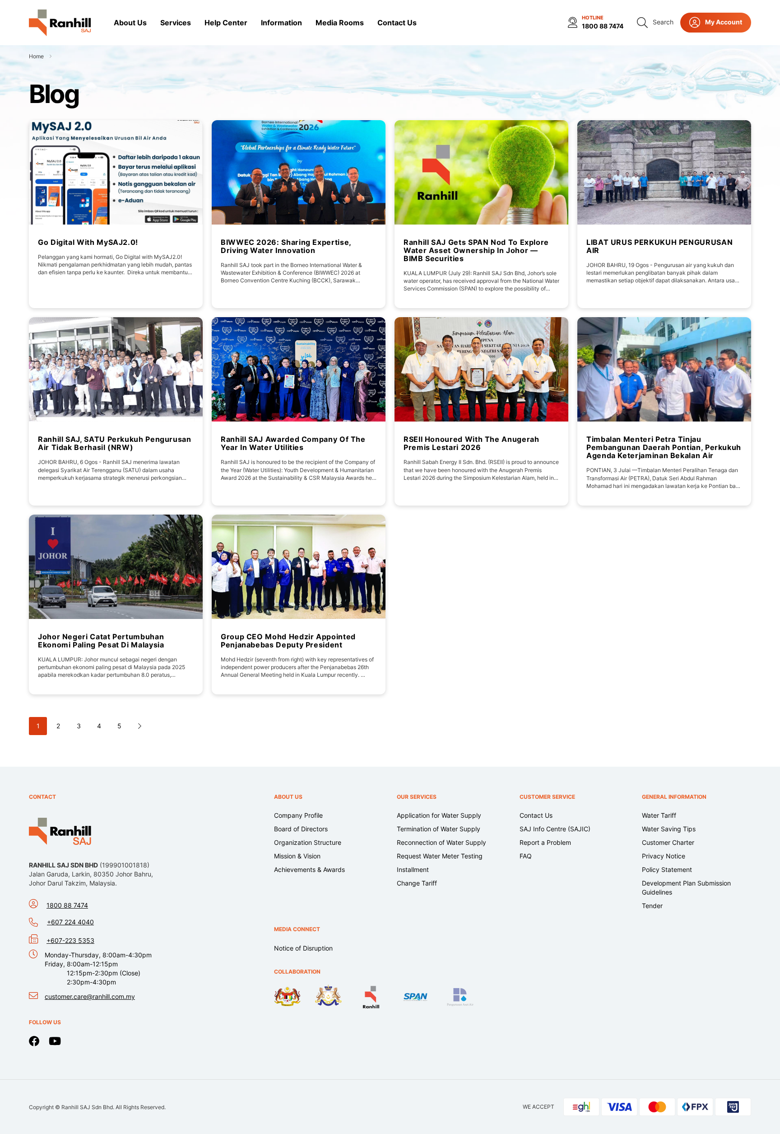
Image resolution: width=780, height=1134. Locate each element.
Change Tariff (417, 883)
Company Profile (298, 815)
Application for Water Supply (439, 815)
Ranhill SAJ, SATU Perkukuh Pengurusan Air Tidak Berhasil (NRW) (114, 443)
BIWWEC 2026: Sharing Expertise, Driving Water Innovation (286, 246)
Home (37, 56)
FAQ (526, 856)
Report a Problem (545, 842)
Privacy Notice (663, 856)
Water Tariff (659, 815)
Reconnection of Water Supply (441, 842)
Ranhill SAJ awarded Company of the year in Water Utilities (293, 443)
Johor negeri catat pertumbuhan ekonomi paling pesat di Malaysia (101, 640)
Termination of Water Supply (438, 829)
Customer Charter (668, 842)
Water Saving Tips (669, 829)
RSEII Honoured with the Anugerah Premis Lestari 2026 (471, 443)
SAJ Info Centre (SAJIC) (555, 829)
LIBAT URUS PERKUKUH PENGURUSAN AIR (659, 246)
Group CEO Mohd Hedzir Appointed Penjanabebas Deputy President (288, 640)
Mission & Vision (297, 856)
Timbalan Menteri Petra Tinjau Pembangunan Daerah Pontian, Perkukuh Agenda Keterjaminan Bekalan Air (663, 447)
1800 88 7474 (602, 26)
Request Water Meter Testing (440, 856)
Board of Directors (301, 829)
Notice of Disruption (303, 948)
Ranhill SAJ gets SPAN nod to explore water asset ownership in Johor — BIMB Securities (476, 250)
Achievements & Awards (309, 869)
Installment (413, 869)
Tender (652, 905)
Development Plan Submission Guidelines (686, 887)
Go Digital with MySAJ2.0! (88, 242)
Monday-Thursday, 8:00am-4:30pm (98, 968)
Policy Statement (667, 869)
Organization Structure (307, 842)
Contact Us (536, 815)
